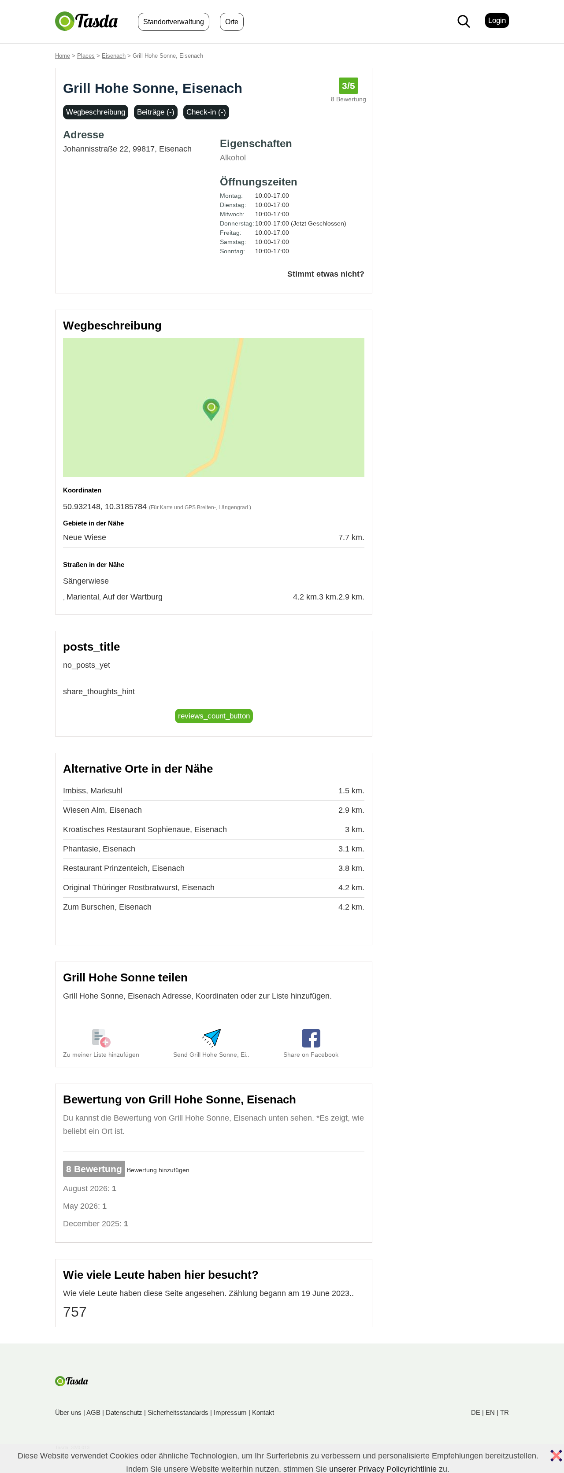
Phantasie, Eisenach (99, 848)
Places (86, 55)
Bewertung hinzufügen (158, 1169)
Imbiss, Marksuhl (92, 790)
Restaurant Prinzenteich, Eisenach (124, 868)
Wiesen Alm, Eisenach (102, 810)
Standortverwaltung (173, 22)
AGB (93, 1412)
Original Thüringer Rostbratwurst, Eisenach (139, 887)
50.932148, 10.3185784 (105, 506)
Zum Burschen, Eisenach (107, 907)
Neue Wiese (84, 537)
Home (62, 55)
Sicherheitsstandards (178, 1412)
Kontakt (263, 1412)
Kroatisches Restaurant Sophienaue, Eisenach (145, 829)
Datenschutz (124, 1412)
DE (475, 1412)
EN (490, 1412)
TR (504, 1412)
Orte (231, 22)
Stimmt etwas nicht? (325, 274)
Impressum (230, 1412)
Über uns (68, 1412)
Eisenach (114, 55)
